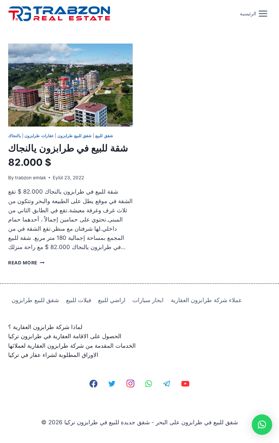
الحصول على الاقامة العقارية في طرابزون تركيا (64, 336)
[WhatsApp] (149, 384)
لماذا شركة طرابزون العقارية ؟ (45, 327)
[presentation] (70, 85)
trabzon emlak (30, 177)
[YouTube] (185, 384)
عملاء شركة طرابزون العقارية (206, 300)
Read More (26, 262)
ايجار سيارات (148, 300)
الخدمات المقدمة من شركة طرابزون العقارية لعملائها (72, 345)
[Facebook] (94, 384)
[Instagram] (130, 384)
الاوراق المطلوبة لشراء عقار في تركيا (53, 354)
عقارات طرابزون (39, 135)
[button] (262, 424)
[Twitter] (112, 384)
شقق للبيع (104, 135)
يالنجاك (14, 135)
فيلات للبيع (78, 300)
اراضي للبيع (112, 300)
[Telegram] (167, 384)
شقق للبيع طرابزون (75, 135)
